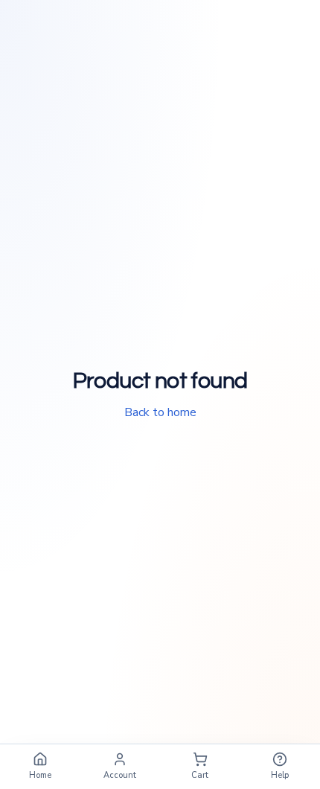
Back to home (160, 412)
